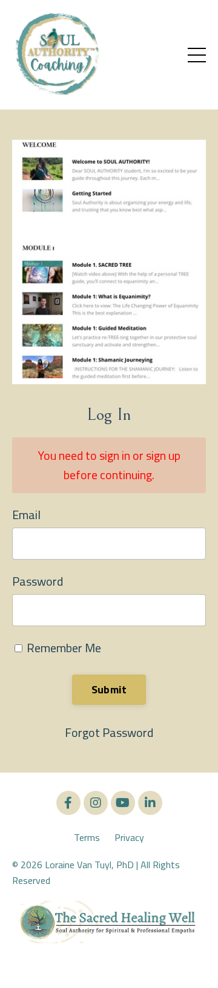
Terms (87, 837)
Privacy (129, 837)
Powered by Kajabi (109, 956)
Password (37, 581)
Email (26, 514)
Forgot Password (109, 732)
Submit (109, 689)
